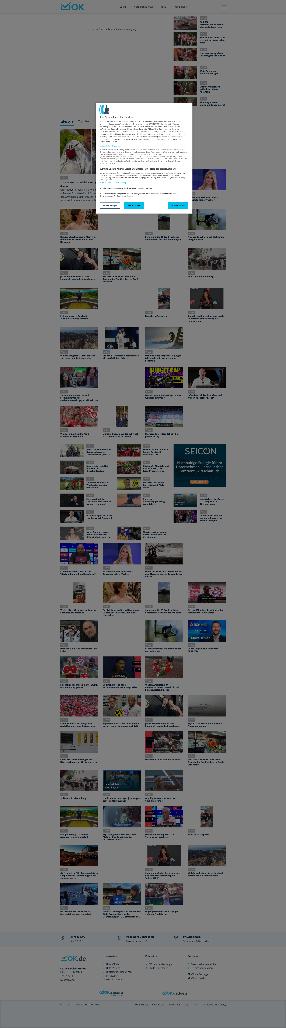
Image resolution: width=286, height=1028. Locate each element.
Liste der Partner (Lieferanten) (113, 183)
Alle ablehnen (134, 205)
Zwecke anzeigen (110, 205)
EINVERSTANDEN (178, 205)
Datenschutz (105, 146)
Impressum (116, 146)
